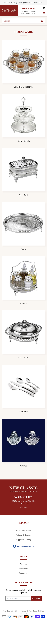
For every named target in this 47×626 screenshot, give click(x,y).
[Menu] (44, 13)
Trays (23, 249)
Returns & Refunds (23, 535)
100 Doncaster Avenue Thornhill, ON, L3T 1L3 (28, 12)
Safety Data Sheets (23, 531)
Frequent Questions (25, 546)
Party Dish (23, 195)
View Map (23, 507)
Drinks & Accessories (23, 87)
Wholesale (23, 569)
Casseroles (23, 357)
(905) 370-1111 (28, 8)
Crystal (23, 466)
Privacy (23, 611)
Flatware (23, 412)
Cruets (23, 303)
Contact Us (23, 573)
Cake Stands (23, 141)
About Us (23, 564)
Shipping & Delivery (23, 540)
